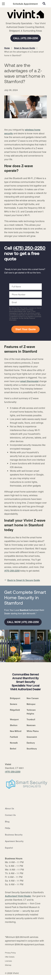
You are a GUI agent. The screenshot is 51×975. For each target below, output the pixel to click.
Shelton (13, 725)
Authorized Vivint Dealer (18, 896)
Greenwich (32, 736)
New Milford (15, 731)
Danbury (31, 742)
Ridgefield (15, 709)
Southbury (32, 748)
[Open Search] (44, 3)
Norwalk (14, 742)
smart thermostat (29, 381)
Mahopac (31, 704)
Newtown (31, 725)
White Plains (33, 731)
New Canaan (33, 698)
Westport (14, 719)
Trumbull (31, 719)
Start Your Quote (25, 329)
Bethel (13, 748)
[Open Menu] (3, 3)
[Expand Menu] (30, 20)
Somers (13, 704)
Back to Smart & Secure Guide (23, 580)
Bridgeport (15, 698)
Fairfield (14, 736)
